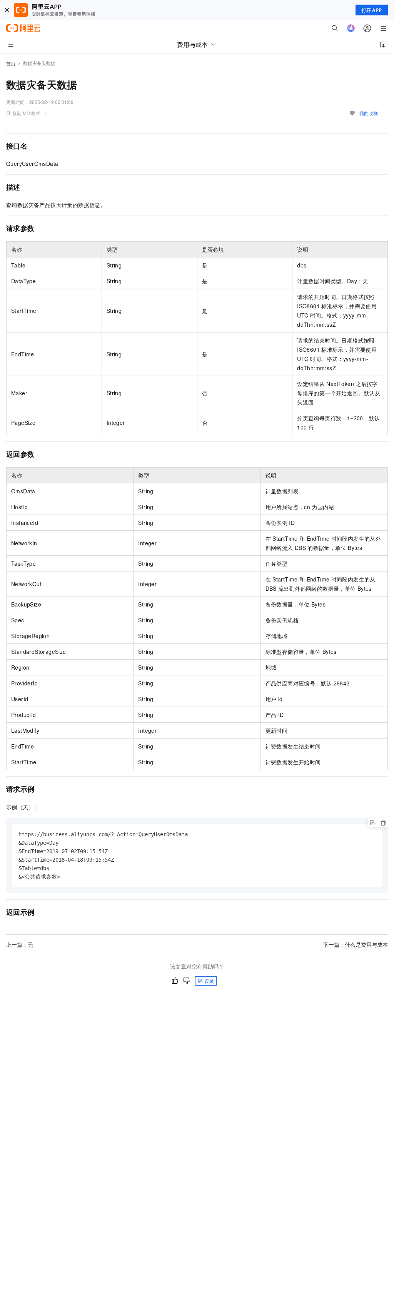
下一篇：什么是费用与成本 (355, 944)
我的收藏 (368, 113)
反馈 (209, 981)
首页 (10, 63)
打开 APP (372, 10)
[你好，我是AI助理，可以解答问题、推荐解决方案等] (351, 28)
